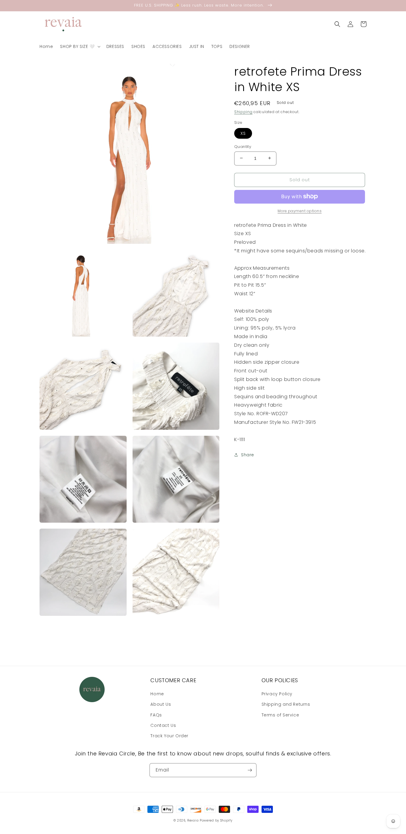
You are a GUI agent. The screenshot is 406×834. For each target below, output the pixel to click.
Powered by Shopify (216, 820)
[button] (79, 46)
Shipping (243, 111)
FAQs (156, 715)
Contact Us (163, 725)
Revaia (193, 820)
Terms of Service (280, 715)
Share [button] (247, 455)
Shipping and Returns (286, 704)
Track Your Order (169, 736)
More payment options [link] (300, 210)
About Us (160, 704)
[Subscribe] (249, 770)
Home (157, 694)
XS (243, 133)
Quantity (242, 146)
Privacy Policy (277, 694)
